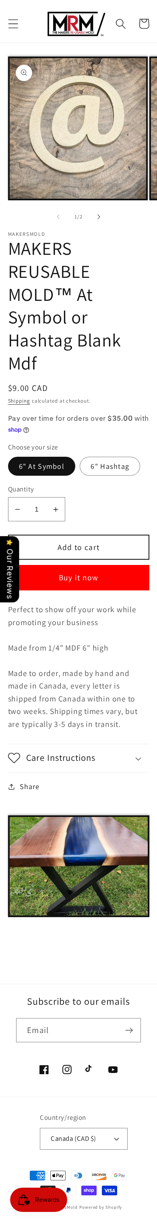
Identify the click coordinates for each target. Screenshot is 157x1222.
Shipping (19, 400)
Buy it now (79, 577)
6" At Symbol (42, 466)
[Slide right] (99, 217)
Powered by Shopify (100, 1207)
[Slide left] (58, 217)
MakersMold (65, 1207)
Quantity (21, 489)
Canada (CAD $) (73, 1138)
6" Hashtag (110, 466)
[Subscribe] (129, 1030)
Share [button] (29, 786)
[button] (13, 23)
